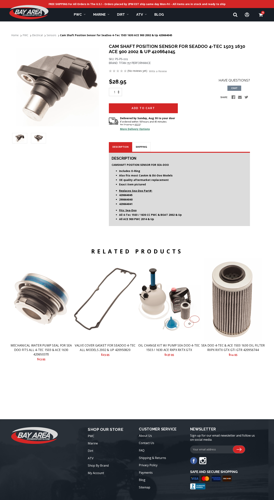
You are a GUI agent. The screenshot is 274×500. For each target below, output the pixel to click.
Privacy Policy (148, 465)
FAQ (141, 450)
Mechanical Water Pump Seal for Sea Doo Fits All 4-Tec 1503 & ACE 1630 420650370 (41, 349)
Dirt (121, 14)
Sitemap (144, 487)
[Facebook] (233, 97)
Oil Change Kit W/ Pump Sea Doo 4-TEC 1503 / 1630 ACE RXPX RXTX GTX (169, 347)
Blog (159, 14)
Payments (146, 473)
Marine (99, 14)
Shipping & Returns (152, 458)
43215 (137, 124)
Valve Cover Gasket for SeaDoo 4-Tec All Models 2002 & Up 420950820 (105, 347)
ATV (139, 14)
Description (120, 147)
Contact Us (146, 443)
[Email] (240, 97)
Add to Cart (41, 299)
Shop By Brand (98, 465)
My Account (96, 473)
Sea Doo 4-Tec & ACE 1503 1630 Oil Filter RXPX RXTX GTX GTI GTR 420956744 (233, 347)
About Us (145, 436)
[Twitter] (246, 97)
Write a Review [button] (158, 71)
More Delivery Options (135, 129)
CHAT (234, 88)
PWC (78, 14)
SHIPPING (141, 147)
